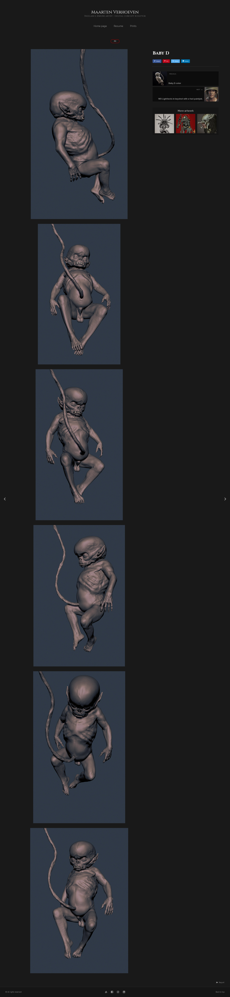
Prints (133, 26)
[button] (220, 982)
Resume (118, 26)
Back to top (220, 992)
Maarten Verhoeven (115, 12)
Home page (100, 26)
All (115, 41)
